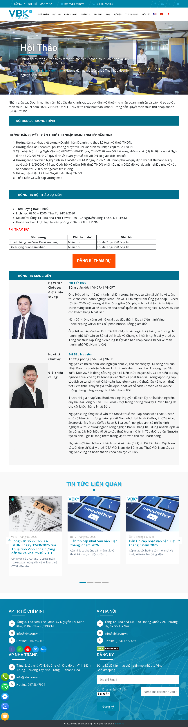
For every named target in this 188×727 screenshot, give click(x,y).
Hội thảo (57, 70)
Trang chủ (27, 70)
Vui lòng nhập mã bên (112, 689)
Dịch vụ (57, 14)
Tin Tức (98, 14)
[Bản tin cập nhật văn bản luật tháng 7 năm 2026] (94, 513)
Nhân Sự (85, 14)
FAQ (108, 14)
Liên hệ (145, 14)
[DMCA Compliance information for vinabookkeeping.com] (108, 648)
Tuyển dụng (131, 14)
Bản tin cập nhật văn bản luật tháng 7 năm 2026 (93, 543)
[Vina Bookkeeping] (20, 14)
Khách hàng (70, 14)
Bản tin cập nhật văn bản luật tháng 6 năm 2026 (152, 543)
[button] (82, 582)
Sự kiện (118, 14)
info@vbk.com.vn (27, 634)
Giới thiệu (43, 14)
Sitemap (119, 723)
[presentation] (9, 540)
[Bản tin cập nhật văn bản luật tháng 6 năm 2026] (152, 513)
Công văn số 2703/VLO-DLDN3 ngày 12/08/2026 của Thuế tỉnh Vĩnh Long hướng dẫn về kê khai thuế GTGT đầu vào (33, 549)
